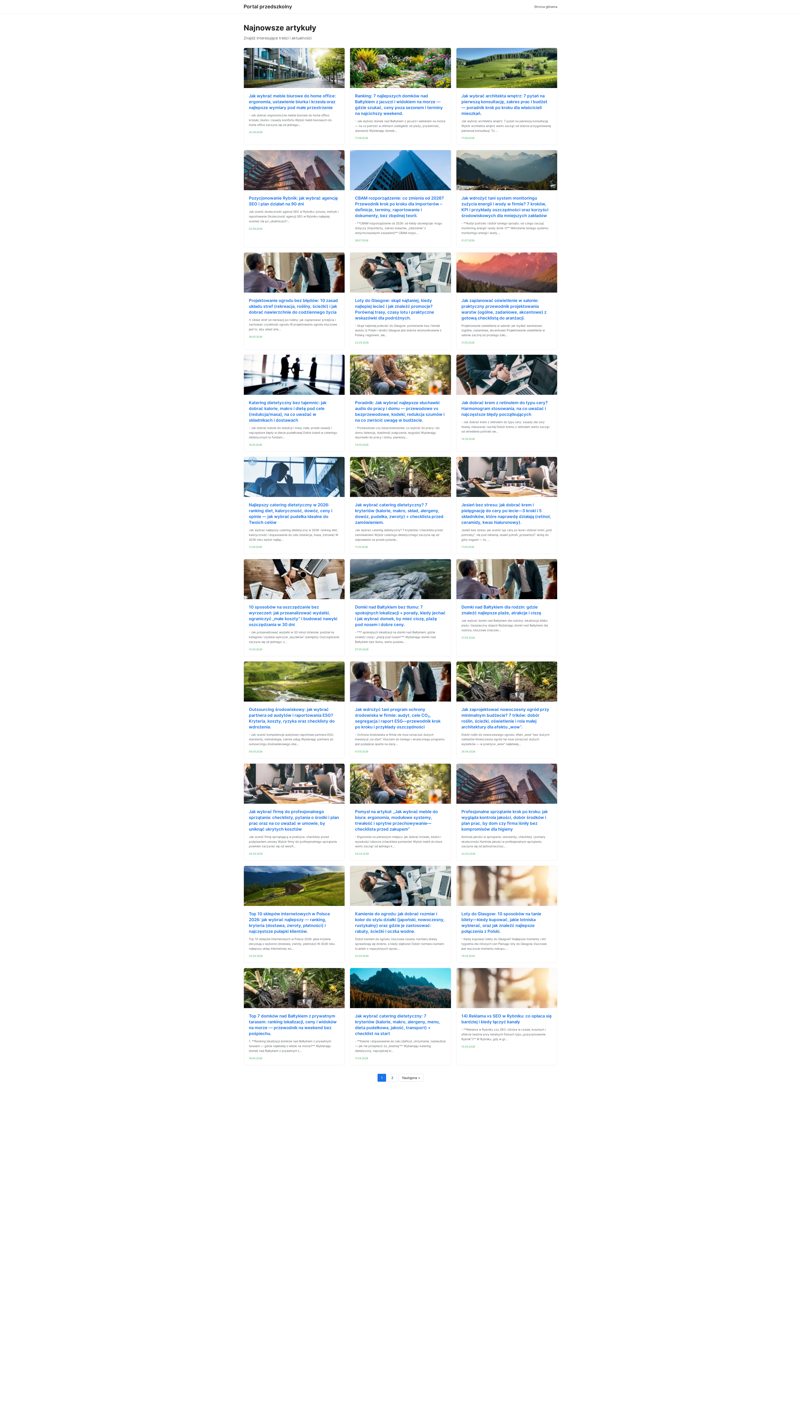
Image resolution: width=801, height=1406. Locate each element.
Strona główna (545, 7)
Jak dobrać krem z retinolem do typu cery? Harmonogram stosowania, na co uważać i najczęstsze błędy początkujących (504, 408)
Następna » (411, 1078)
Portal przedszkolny (268, 7)
